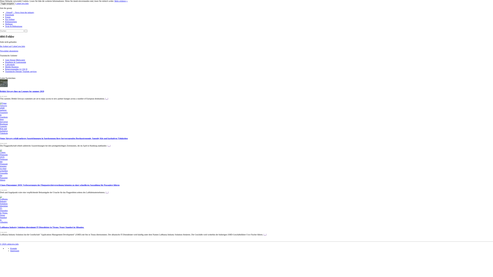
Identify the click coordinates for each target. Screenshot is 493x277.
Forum (8, 17)
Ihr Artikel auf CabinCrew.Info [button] (12, 46)
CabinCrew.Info (22, 3)
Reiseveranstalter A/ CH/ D (16, 69)
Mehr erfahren (120, 1)
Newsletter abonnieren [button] (9, 51)
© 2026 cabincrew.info (9, 244)
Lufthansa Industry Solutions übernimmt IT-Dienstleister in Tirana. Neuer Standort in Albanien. (42, 227)
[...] (106, 99)
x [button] (126, 1)
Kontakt (13, 248)
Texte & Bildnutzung (13, 26)
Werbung (9, 24)
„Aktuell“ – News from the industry (19, 12)
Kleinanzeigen (11, 22)
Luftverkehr (10, 64)
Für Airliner (10, 19)
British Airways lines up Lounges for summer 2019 (22, 91)
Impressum (14, 251)
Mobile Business (12, 67)
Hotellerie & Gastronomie (15, 62)
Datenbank (9, 15)
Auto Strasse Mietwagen (15, 60)
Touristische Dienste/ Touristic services (21, 71)
